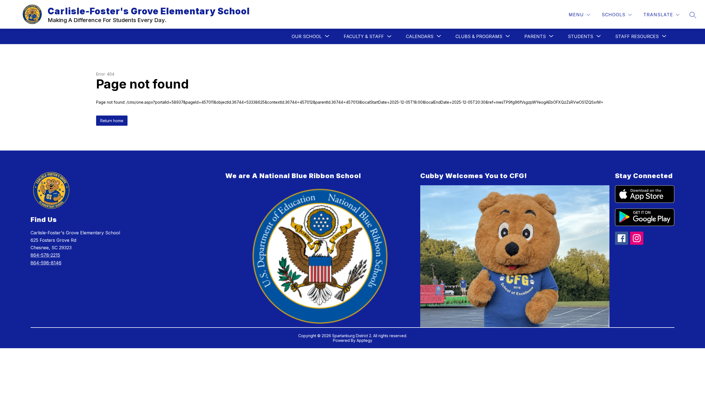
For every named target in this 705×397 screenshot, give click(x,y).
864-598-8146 (46, 262)
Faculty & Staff (364, 36)
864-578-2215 (45, 255)
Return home (111, 120)
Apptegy (364, 340)
